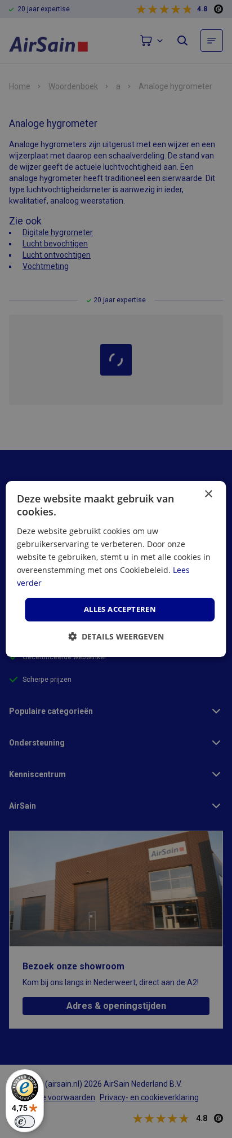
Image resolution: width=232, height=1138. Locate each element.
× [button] (208, 494)
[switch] (25, 1121)
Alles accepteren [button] (120, 609)
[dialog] (116, 569)
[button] (116, 636)
